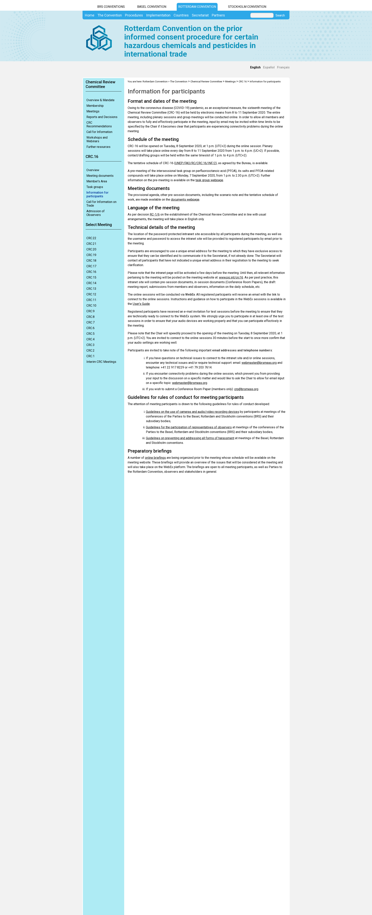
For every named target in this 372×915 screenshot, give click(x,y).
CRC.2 (90, 350)
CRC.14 (91, 283)
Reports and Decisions (101, 117)
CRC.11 (91, 300)
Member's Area (96, 181)
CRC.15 (91, 277)
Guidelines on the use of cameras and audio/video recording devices (192, 412)
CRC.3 (90, 345)
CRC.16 (91, 272)
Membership (95, 106)
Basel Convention (151, 7)
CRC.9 (90, 311)
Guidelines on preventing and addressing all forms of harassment (190, 438)
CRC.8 (90, 317)
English (255, 67)
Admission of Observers (95, 213)
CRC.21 (91, 244)
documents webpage (185, 199)
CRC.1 (90, 356)
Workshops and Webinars (97, 139)
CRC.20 (91, 249)
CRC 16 (243, 81)
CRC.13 (91, 289)
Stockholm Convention (247, 7)
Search (280, 15)
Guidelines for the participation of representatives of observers (189, 427)
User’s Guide (141, 304)
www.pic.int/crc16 (231, 277)
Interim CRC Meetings (101, 362)
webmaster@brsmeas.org (259, 363)
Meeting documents (100, 176)
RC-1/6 (155, 214)
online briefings (155, 458)
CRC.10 (91, 305)
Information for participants (97, 194)
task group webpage (209, 180)
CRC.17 (91, 266)
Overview (92, 170)
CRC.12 (91, 294)
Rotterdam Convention (197, 7)
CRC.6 (90, 328)
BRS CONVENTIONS (111, 7)
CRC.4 (90, 339)
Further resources (98, 147)
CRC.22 (91, 238)
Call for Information (99, 132)
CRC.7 (90, 322)
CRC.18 (91, 260)
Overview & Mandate (100, 100)
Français (283, 67)
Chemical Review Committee (206, 81)
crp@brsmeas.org (246, 389)
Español (269, 67)
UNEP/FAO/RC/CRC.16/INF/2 (195, 163)
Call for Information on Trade (101, 203)
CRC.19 (91, 255)
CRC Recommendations (99, 124)
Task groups (94, 187)
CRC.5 (90, 333)
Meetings (92, 111)
